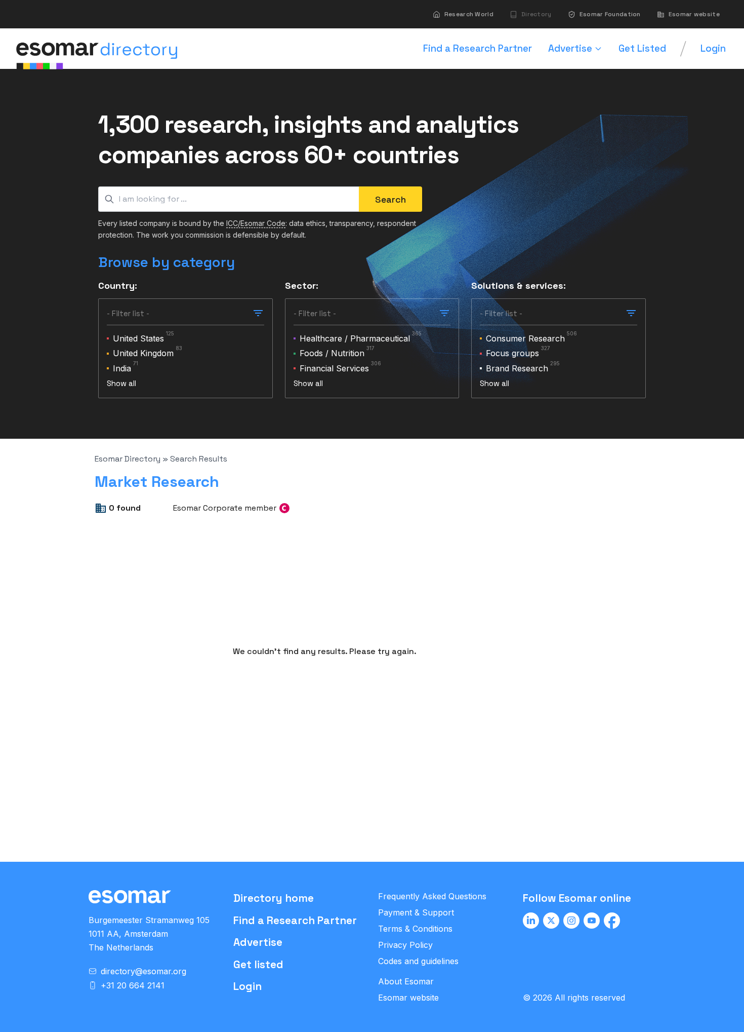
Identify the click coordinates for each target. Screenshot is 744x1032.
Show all (121, 383)
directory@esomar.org (143, 971)
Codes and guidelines (418, 961)
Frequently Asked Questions (432, 896)
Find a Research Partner (295, 920)
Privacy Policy (405, 945)
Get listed (258, 964)
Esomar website (408, 997)
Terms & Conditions (415, 929)
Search (390, 199)
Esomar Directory (127, 458)
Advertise (257, 942)
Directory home (273, 898)
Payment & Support (416, 912)
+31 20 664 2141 (132, 985)
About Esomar (406, 981)
